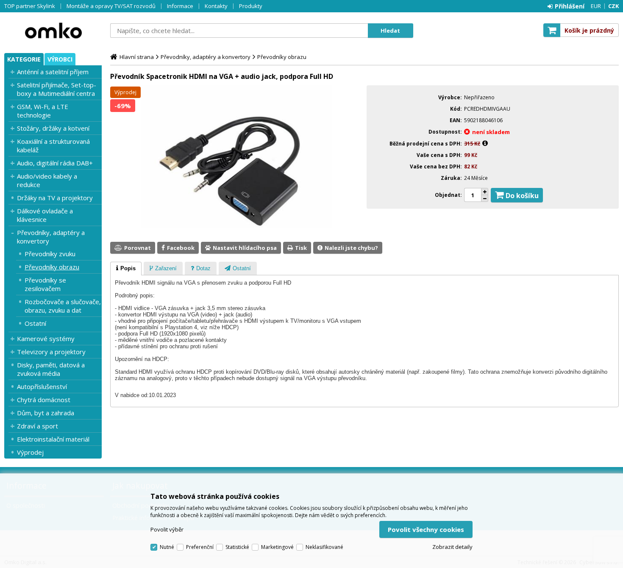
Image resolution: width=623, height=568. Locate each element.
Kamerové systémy (46, 338)
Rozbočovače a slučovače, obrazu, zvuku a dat (63, 305)
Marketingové (277, 547)
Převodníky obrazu (52, 267)
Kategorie (24, 59)
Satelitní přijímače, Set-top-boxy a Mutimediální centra (56, 89)
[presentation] (126, 268)
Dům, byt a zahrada (45, 413)
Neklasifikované (324, 547)
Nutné (167, 547)
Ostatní (35, 323)
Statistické (237, 547)
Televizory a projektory (51, 351)
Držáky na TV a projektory (55, 197)
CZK (613, 6)
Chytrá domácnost (43, 399)
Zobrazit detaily (452, 547)
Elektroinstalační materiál (53, 439)
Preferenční (200, 547)
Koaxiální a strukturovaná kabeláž (53, 145)
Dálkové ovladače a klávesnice (45, 215)
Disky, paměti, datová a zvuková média (51, 369)
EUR (596, 6)
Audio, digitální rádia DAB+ (55, 163)
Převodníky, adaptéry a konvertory (51, 236)
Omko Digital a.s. (53, 30)
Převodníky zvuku (50, 253)
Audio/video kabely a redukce (47, 180)
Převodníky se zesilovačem (45, 284)
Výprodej (30, 452)
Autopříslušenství (42, 386)
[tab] (126, 268)
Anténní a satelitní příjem (53, 71)
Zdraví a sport (37, 426)
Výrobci (59, 59)
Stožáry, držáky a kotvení (53, 128)
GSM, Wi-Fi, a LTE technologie (42, 110)
